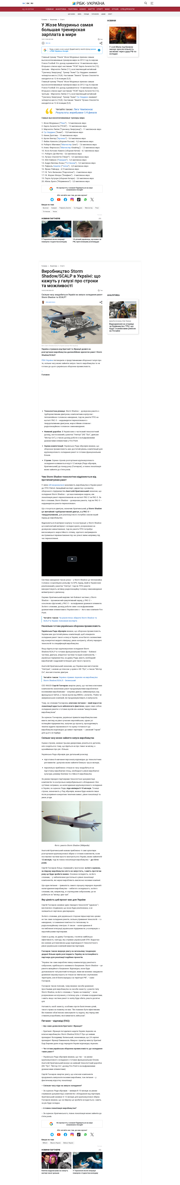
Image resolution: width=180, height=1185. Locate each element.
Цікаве (103, 14)
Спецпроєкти (127, 9)
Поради (86, 14)
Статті (62, 19)
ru (32, 3)
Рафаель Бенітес (65, 208)
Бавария (62, 160)
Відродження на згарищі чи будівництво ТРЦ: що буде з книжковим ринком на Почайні (122, 327)
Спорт (100, 9)
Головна (44, 19)
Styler (115, 9)
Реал (63, 123)
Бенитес (57, 166)
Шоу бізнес (71, 14)
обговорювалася (56, 485)
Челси (65, 166)
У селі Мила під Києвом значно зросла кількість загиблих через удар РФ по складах (122, 50)
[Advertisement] (72, 392)
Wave (107, 9)
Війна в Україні (68, 1143)
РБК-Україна (47, 360)
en (28, 3)
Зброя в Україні (55, 1143)
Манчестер (67, 144)
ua (23, 3)
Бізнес (83, 9)
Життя (91, 9)
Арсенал (62, 138)
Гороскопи (95, 14)
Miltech (45, 1143)
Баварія (54, 208)
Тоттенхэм (70, 163)
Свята (79, 14)
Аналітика (61, 9)
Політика (73, 9)
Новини (50, 9)
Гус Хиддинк (82, 97)
